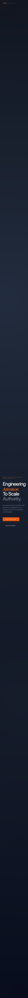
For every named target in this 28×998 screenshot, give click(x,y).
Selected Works (11, 525)
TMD (10, 3)
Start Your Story (11, 519)
